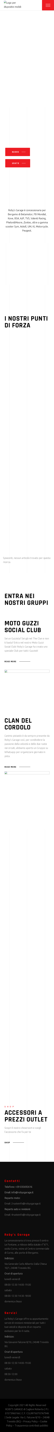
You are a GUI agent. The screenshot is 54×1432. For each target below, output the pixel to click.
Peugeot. (27, 230)
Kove (10, 218)
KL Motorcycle (40, 226)
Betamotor (27, 214)
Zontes (27, 222)
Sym (16, 226)
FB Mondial (40, 214)
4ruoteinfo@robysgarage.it (26, 1214)
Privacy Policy (30, 1421)
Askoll (23, 226)
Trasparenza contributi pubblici (31, 1425)
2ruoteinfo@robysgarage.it (26, 1203)
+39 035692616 (23, 1186)
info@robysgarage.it (22, 1192)
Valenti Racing (38, 218)
